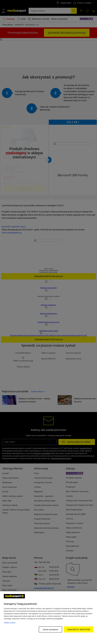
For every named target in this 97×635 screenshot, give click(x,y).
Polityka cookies (10, 622)
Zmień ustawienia (50, 629)
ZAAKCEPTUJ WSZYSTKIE (78, 629)
